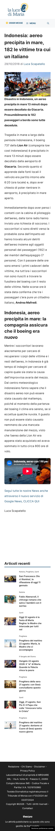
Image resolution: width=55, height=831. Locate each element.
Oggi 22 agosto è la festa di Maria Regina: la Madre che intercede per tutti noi (30, 623)
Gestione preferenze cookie (42, 828)
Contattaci (27, 808)
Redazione (13, 766)
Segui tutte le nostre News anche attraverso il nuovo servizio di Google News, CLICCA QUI (26, 496)
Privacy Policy (27, 770)
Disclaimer (39, 766)
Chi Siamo (26, 766)
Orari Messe (16, 23)
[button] (48, 23)
